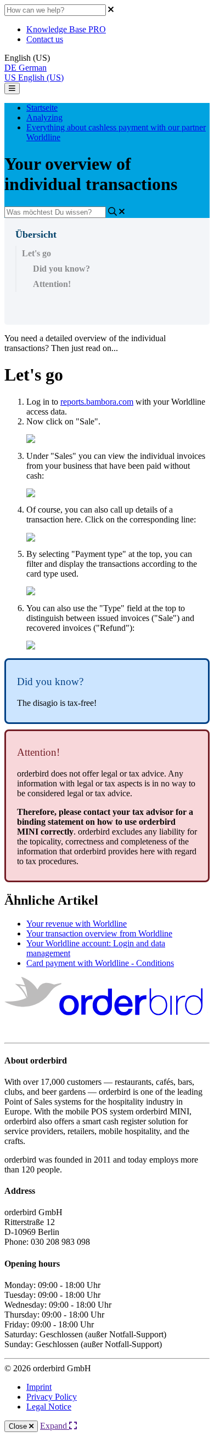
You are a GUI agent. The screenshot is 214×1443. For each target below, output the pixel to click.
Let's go (36, 253)
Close (19, 1426)
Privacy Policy (51, 1396)
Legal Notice (48, 1406)
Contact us (44, 39)
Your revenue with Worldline (76, 923)
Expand (54, 1425)
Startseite (42, 107)
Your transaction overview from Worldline (99, 933)
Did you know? (61, 268)
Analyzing (44, 117)
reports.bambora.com (96, 401)
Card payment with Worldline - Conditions (100, 963)
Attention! (52, 284)
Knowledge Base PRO (66, 29)
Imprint (39, 1387)
